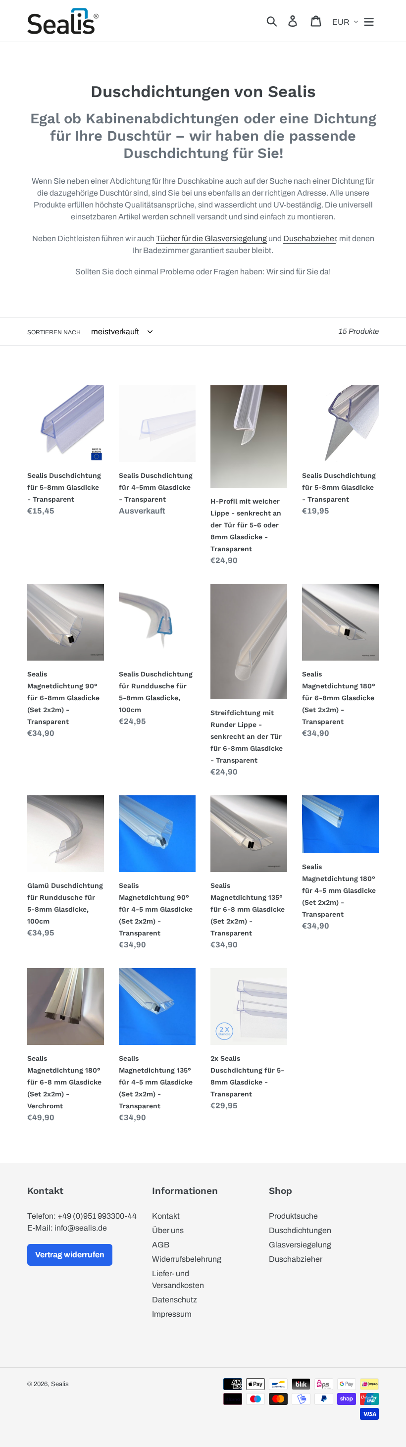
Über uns (168, 1230)
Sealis (60, 1384)
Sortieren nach (54, 332)
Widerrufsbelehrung (186, 1259)
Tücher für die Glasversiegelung (211, 238)
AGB (160, 1244)
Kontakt (166, 1216)
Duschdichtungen (300, 1230)
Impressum (172, 1314)
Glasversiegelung (300, 1244)
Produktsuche (293, 1216)
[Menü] (369, 20)
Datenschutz (174, 1299)
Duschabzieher (309, 238)
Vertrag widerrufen (69, 1254)
